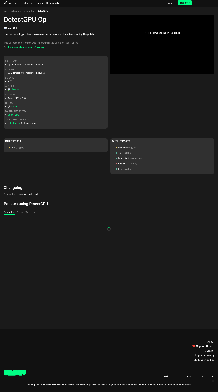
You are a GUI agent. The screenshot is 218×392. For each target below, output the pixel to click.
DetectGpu (29, 11)
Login (170, 2)
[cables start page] (11, 3)
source (14, 106)
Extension (16, 11)
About (210, 341)
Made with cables (204, 359)
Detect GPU (13, 114)
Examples (9, 212)
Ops (6, 11)
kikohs (15, 89)
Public (19, 212)
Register (185, 2)
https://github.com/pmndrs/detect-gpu (27, 47)
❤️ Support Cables (203, 346)
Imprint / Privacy (204, 355)
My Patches (31, 212)
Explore (25, 2)
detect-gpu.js (14, 123)
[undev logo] (15, 374)
